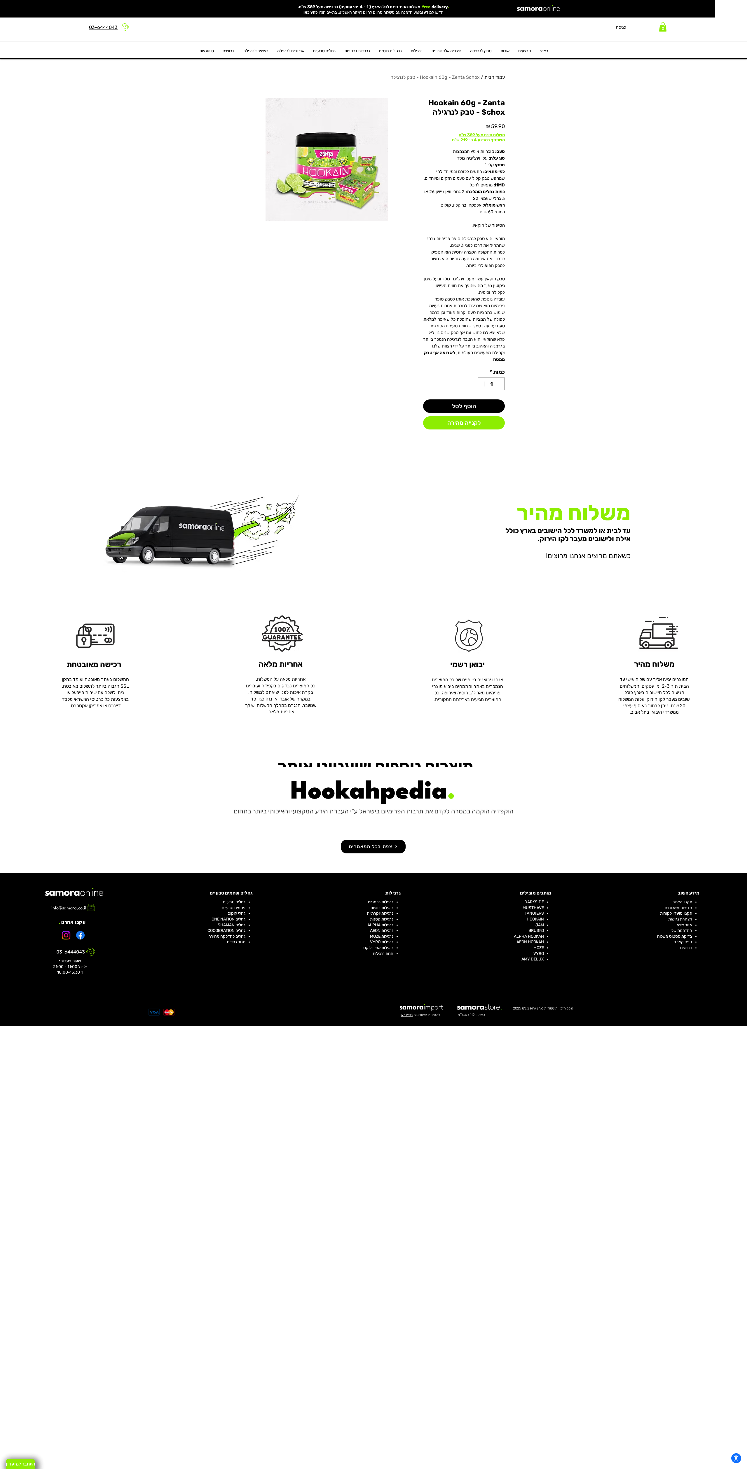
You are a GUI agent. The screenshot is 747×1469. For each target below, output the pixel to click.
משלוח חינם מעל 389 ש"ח (482, 134)
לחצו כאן (406, 1015)
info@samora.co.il (68, 908)
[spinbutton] (491, 384)
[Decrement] (499, 384)
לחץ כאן (310, 12)
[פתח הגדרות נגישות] (736, 1458)
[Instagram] (66, 935)
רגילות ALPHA (379, 925)
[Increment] (483, 384)
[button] (663, 27)
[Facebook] (80, 935)
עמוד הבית (494, 77)
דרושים (686, 947)
